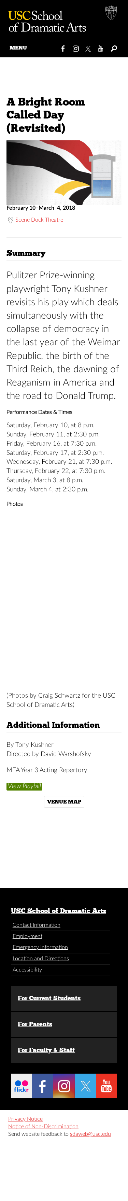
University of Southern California (111, 13)
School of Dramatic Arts (44, 19)
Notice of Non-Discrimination (43, 1126)
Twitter (88, 47)
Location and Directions (41, 958)
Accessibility (27, 970)
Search (113, 47)
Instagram (76, 47)
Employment (27, 936)
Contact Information (36, 925)
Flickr (21, 1086)
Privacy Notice (25, 1119)
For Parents (35, 1024)
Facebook (63, 47)
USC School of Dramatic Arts (58, 911)
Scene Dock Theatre (39, 220)
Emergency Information (40, 947)
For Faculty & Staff (46, 1050)
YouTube (101, 47)
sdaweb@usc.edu (90, 1134)
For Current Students (49, 998)
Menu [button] (18, 47)
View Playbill (24, 786)
